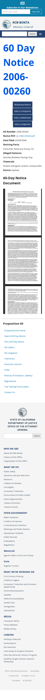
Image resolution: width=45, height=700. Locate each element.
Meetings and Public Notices (17, 529)
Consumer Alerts (11, 621)
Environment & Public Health (17, 495)
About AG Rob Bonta (13, 453)
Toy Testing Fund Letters (16, 386)
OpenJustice (9, 610)
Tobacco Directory (12, 503)
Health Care (9, 602)
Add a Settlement (22, 117)
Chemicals (9, 358)
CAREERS (9, 634)
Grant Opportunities (13, 499)
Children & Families (12, 483)
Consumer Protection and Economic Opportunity (20, 585)
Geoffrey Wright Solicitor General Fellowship (19, 660)
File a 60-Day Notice (14, 341)
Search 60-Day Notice (15, 336)
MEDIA (7, 616)
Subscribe (36, 11)
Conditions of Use (28, 676)
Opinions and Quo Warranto (16, 475)
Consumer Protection (13, 491)
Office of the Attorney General (16, 671)
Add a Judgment (22, 124)
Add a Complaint (22, 111)
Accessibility (34, 671)
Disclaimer (16, 680)
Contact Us (9, 392)
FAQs (7, 369)
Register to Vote (11, 566)
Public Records (10, 537)
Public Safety (9, 471)
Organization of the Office (15, 461)
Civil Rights (9, 487)
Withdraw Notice (22, 104)
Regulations (10, 381)
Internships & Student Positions (18, 651)
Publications (9, 541)
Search (32, 34)
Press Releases (11, 624)
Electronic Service (13, 364)
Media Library (10, 628)
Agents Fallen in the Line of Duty (18, 555)
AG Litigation (10, 353)
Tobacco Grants (11, 507)
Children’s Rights (11, 580)
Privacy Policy (14, 676)
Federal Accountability (14, 598)
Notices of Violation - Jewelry (18, 375)
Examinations (10, 643)
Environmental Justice (14, 590)
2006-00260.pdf (27, 135)
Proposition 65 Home (14, 330)
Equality (7, 594)
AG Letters (9, 347)
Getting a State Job (12, 639)
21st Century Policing (13, 576)
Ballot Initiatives (11, 517)
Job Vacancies (10, 647)
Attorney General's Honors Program (20, 655)
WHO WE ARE (11, 448)
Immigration (9, 606)
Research (8, 479)
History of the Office (13, 457)
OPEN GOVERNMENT (15, 512)
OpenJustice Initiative (13, 533)
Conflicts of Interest (13, 521)
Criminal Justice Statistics (15, 525)
